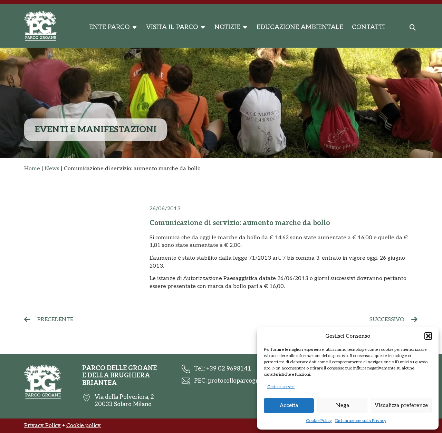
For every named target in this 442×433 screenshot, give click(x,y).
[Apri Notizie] (245, 27)
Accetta (289, 405)
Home (32, 168)
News (52, 168)
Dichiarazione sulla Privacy (360, 420)
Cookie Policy (319, 420)
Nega (342, 405)
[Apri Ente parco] (134, 27)
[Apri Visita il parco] (203, 27)
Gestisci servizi (281, 386)
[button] (428, 336)
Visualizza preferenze (401, 405)
